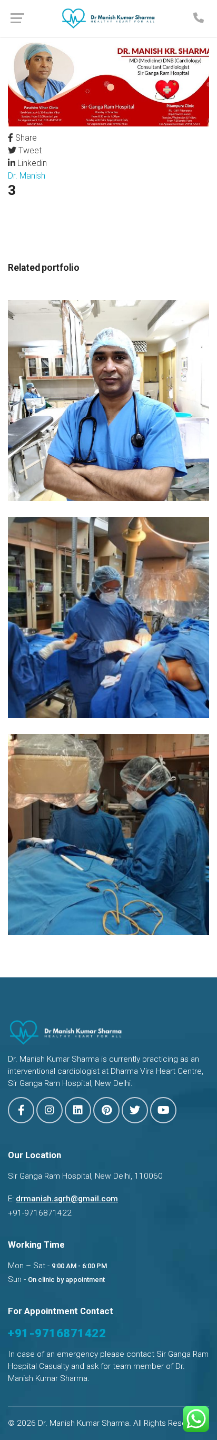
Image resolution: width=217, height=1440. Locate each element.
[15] (108, 834)
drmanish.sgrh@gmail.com (67, 1198)
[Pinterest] (106, 1110)
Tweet (29, 150)
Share (25, 138)
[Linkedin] (78, 1110)
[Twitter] (135, 1110)
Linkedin (31, 163)
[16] (108, 617)
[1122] (108, 400)
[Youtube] (163, 1110)
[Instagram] (49, 1110)
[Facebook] (21, 1110)
